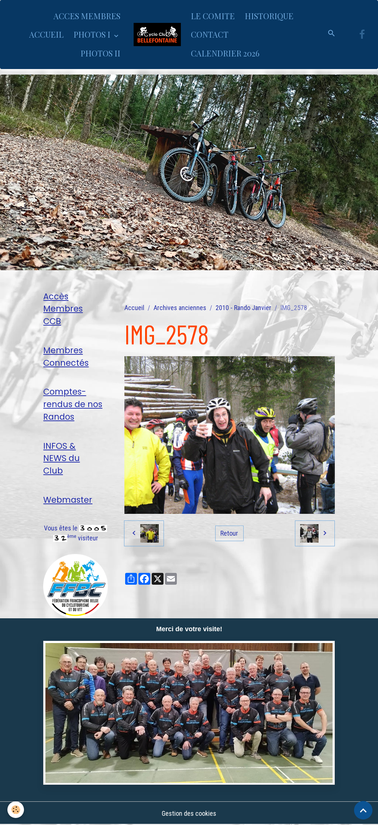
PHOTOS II (100, 53)
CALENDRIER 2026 (225, 53)
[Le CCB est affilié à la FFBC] (75, 585)
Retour (229, 533)
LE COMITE (213, 16)
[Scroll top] (363, 810)
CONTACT (209, 34)
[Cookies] (15, 809)
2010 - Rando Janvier (243, 308)
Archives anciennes (180, 308)
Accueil (134, 308)
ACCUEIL (46, 34)
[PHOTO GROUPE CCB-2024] (188, 713)
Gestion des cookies (189, 813)
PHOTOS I (92, 34)
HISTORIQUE (269, 16)
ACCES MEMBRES (87, 16)
